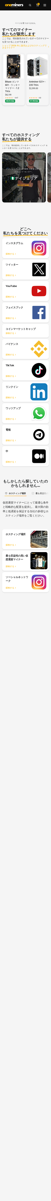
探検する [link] (10, 254)
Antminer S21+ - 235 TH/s (37, 83)
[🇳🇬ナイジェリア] (24, 177)
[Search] (30, 5)
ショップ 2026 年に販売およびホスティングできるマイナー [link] (24, 47)
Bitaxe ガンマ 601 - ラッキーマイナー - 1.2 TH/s (12, 86)
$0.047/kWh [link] (23, 185)
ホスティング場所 (17, 493)
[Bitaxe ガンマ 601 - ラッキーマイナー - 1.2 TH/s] (13, 66)
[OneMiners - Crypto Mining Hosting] (14, 5)
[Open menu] (45, 5)
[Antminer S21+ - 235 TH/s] (37, 66)
